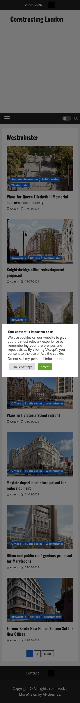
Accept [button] (45, 367)
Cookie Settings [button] (22, 367)
